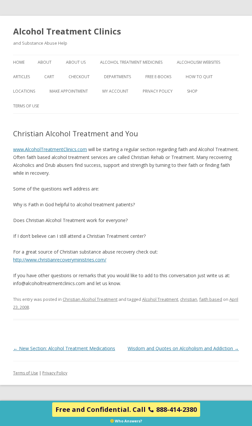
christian (188, 299)
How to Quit (199, 76)
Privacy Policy (158, 91)
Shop (192, 91)
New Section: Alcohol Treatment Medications (64, 348)
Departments (117, 76)
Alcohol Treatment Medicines (131, 62)
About (45, 62)
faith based (210, 299)
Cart (49, 76)
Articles (21, 76)
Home (19, 62)
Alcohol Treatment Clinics (67, 31)
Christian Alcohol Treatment (90, 299)
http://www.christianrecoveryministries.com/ (59, 260)
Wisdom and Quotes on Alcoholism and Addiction (183, 348)
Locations (24, 91)
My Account (115, 91)
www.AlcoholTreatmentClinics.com (50, 149)
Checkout (79, 76)
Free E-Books (158, 76)
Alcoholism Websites (198, 62)
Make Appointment (69, 91)
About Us (76, 62)
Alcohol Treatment (160, 299)
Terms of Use (26, 106)
